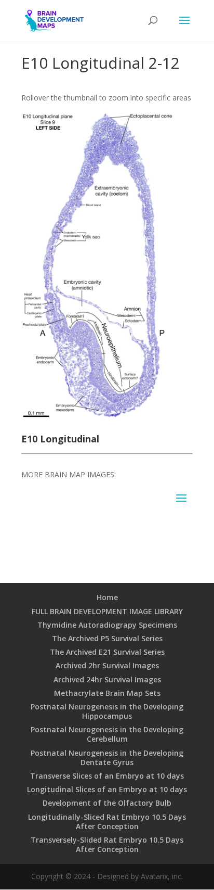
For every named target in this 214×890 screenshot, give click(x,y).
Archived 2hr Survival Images (107, 665)
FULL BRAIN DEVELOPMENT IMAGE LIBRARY (107, 611)
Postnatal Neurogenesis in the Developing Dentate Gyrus (107, 757)
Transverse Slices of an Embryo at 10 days (107, 776)
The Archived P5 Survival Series (107, 638)
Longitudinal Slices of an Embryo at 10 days (107, 789)
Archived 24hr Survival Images (107, 679)
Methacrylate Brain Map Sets (107, 693)
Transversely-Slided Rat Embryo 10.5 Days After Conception (107, 844)
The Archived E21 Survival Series (107, 652)
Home (107, 597)
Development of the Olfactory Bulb (107, 803)
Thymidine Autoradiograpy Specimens (107, 625)
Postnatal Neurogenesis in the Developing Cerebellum (107, 734)
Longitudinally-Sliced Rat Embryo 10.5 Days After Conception (107, 821)
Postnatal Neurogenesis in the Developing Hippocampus (107, 711)
